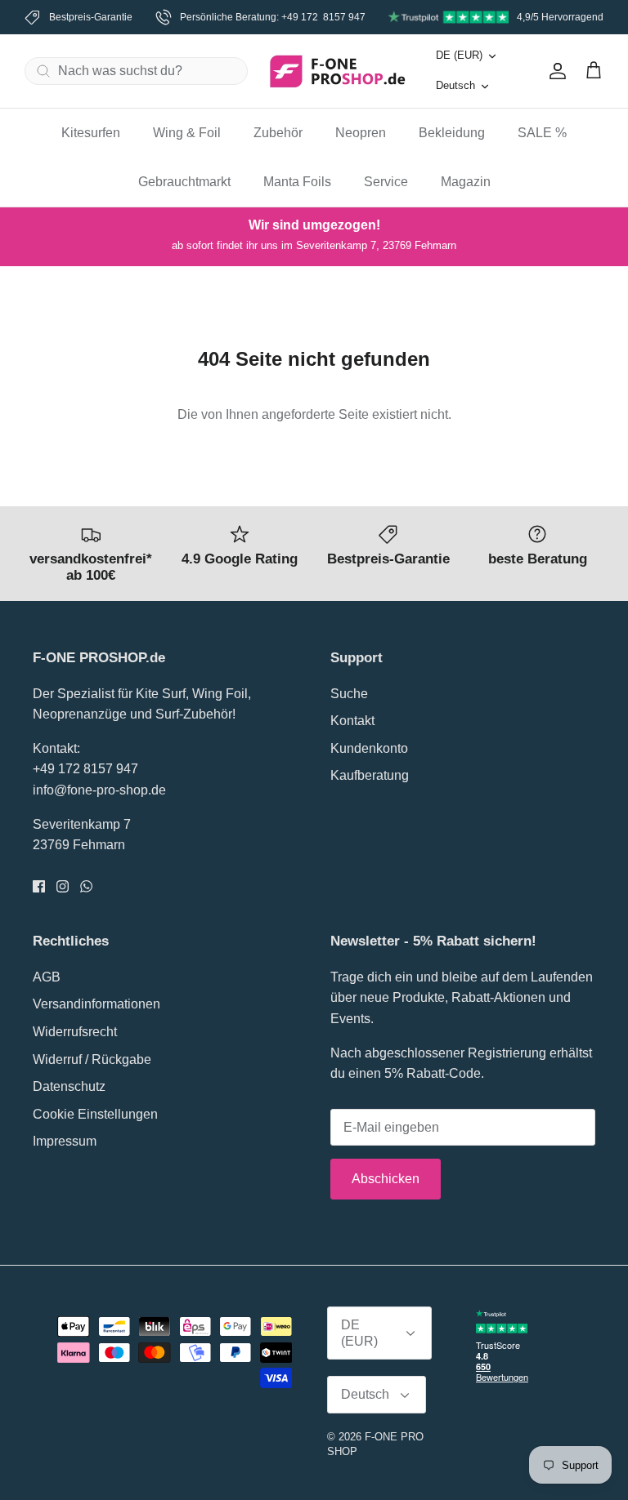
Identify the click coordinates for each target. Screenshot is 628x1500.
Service (386, 182)
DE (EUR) (459, 55)
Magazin (466, 182)
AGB (47, 977)
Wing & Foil (187, 133)
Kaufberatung (369, 775)
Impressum (64, 1141)
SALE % (542, 133)
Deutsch (455, 85)
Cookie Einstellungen (95, 1114)
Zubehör (278, 133)
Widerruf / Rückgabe (92, 1059)
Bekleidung (452, 133)
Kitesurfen (90, 133)
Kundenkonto (369, 748)
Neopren (360, 133)
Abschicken (385, 1179)
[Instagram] (62, 886)
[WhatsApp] (86, 886)
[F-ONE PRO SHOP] (337, 71)
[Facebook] (39, 886)
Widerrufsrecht (75, 1032)
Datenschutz (69, 1086)
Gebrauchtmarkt (184, 182)
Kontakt (352, 721)
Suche (349, 694)
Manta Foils (297, 182)
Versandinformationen (96, 1004)
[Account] (554, 71)
